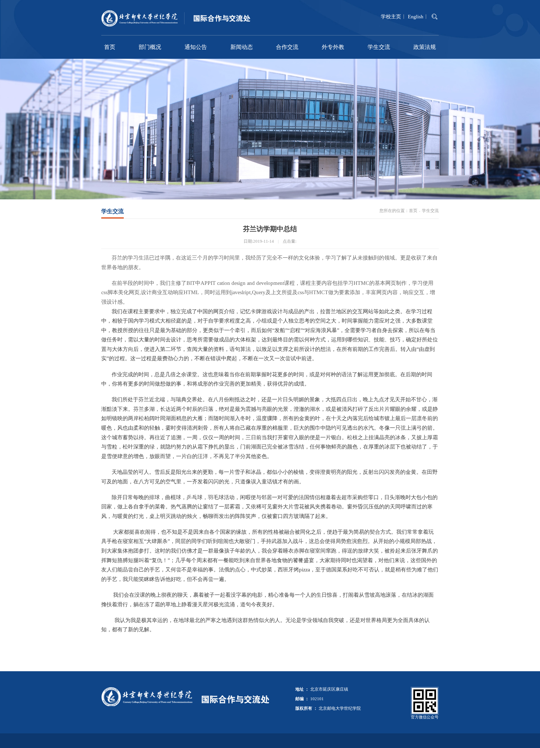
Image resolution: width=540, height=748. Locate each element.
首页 (109, 47)
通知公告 (195, 47)
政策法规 (424, 47)
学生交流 (379, 47)
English (415, 16)
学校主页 (391, 16)
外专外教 (333, 47)
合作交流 (287, 47)
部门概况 (150, 47)
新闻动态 (241, 47)
